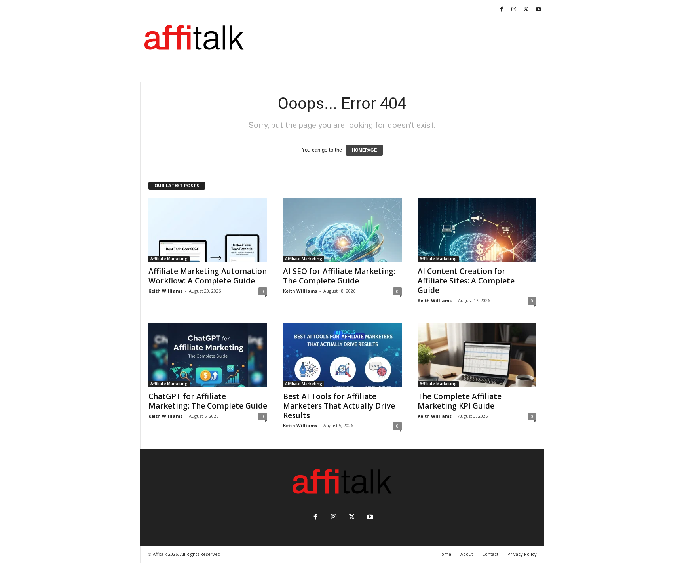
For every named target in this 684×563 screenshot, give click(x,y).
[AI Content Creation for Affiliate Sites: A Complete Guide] (477, 230)
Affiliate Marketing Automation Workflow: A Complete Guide (207, 276)
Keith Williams (165, 291)
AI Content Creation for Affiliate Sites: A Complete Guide (466, 280)
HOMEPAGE (364, 150)
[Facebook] (501, 9)
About (466, 554)
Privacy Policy (522, 554)
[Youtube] (538, 9)
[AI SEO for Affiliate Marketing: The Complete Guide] (342, 230)
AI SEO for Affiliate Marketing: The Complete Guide (339, 276)
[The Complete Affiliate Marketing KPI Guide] (477, 355)
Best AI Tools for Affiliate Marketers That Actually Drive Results (339, 405)
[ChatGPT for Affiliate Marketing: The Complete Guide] (207, 355)
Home (444, 554)
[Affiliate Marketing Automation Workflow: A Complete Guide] (207, 230)
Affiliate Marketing (169, 258)
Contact (490, 554)
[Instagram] (514, 9)
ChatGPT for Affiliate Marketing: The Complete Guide (207, 401)
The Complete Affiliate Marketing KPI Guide (460, 401)
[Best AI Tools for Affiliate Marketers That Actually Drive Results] (342, 355)
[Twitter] (526, 9)
